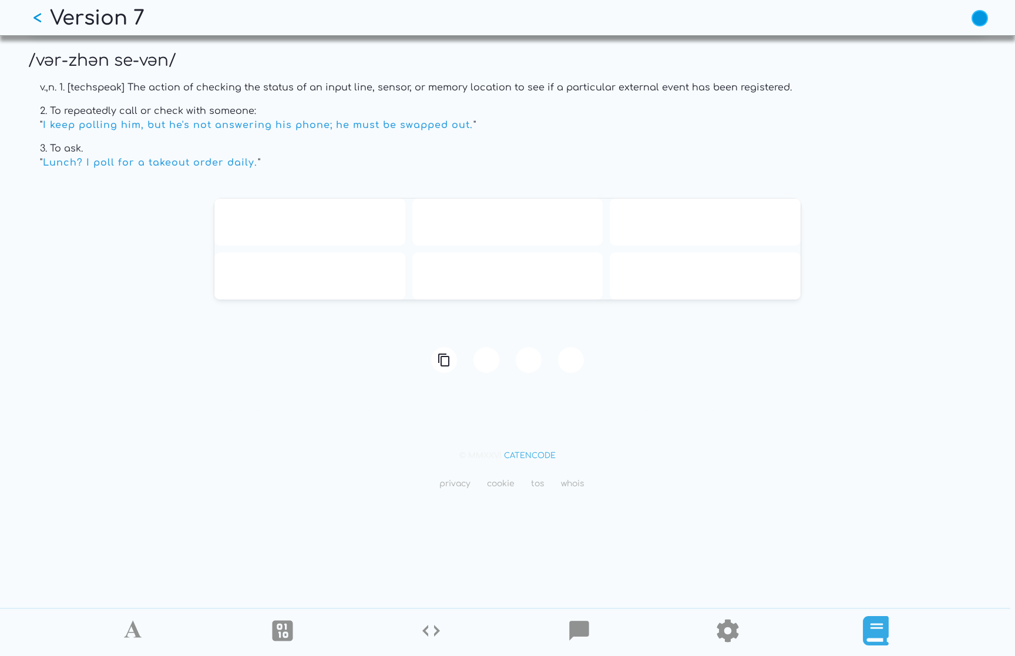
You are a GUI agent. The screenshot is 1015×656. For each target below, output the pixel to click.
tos (538, 483)
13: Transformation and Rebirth (310, 222)
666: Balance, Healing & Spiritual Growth (309, 276)
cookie (501, 483)
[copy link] (444, 360)
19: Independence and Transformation (705, 222)
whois (572, 483)
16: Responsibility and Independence (507, 222)
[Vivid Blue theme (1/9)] (980, 18)
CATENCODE (530, 456)
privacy (454, 483)
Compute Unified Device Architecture (507, 276)
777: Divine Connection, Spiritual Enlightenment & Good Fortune (705, 276)
